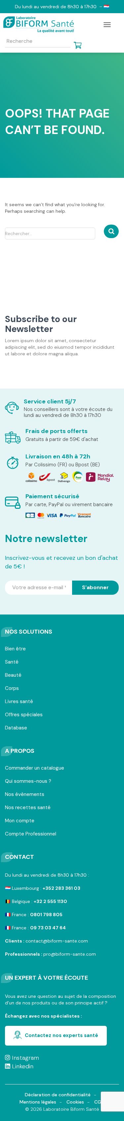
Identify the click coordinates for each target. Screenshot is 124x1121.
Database (16, 728)
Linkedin (21, 1066)
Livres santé (19, 702)
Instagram (24, 1058)
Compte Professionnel (30, 834)
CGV (99, 1102)
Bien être (15, 649)
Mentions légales (38, 1102)
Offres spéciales (24, 715)
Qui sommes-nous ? (28, 781)
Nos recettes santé (28, 808)
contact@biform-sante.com (56, 941)
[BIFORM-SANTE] (41, 24)
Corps (12, 689)
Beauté (13, 675)
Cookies (75, 1102)
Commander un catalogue (34, 768)
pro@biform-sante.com (69, 954)
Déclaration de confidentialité (58, 1095)
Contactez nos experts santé (61, 1035)
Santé (12, 662)
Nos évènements (24, 795)
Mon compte (19, 821)
